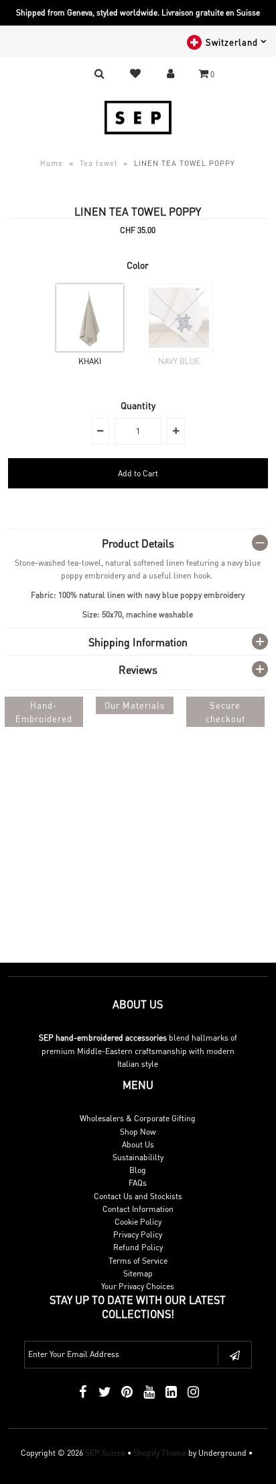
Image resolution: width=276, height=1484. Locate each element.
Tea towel (98, 163)
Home (51, 163)
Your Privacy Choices (137, 1286)
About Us (138, 1144)
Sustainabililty (138, 1157)
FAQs (138, 1183)
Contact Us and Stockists (138, 1196)
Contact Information (138, 1209)
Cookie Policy (138, 1222)
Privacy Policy (137, 1234)
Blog (137, 1170)
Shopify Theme (159, 1453)
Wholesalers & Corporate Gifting (138, 1118)
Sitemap (138, 1273)
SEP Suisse (105, 1453)
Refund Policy (138, 1247)
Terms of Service (138, 1261)
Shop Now (138, 1132)
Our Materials (135, 705)
